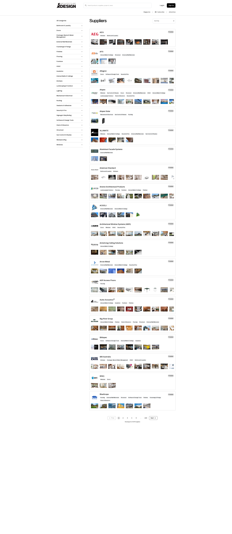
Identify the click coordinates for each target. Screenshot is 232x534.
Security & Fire (125, 74)
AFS (101, 52)
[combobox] (164, 20)
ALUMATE (104, 131)
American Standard (108, 168)
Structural (117, 55)
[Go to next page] (153, 418)
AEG (102, 32)
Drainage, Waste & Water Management (117, 360)
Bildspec (103, 337)
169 (145, 418)
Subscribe (160, 12)
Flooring (117, 190)
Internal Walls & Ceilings (106, 55)
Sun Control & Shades (113, 93)
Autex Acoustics (107, 299)
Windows (102, 93)
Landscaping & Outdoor (106, 96)
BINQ (102, 376)
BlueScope (104, 394)
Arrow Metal (105, 262)
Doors (102, 74)
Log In (162, 5)
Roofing (130, 114)
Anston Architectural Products (112, 187)
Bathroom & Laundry (112, 35)
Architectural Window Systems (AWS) (115, 224)
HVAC (149, 93)
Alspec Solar (105, 111)
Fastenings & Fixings (155, 397)
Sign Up (171, 5)
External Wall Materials (128, 55)
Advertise (172, 12)
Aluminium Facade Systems (111, 149)
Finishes (145, 190)
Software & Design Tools (112, 74)
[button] (70, 20)
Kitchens (102, 35)
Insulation (117, 303)
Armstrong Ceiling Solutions (111, 243)
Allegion (103, 71)
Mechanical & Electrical (106, 114)
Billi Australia (105, 357)
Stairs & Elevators (120, 96)
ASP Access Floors (108, 280)
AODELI (103, 205)
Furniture (124, 190)
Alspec (102, 90)
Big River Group (106, 319)
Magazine (147, 12)
